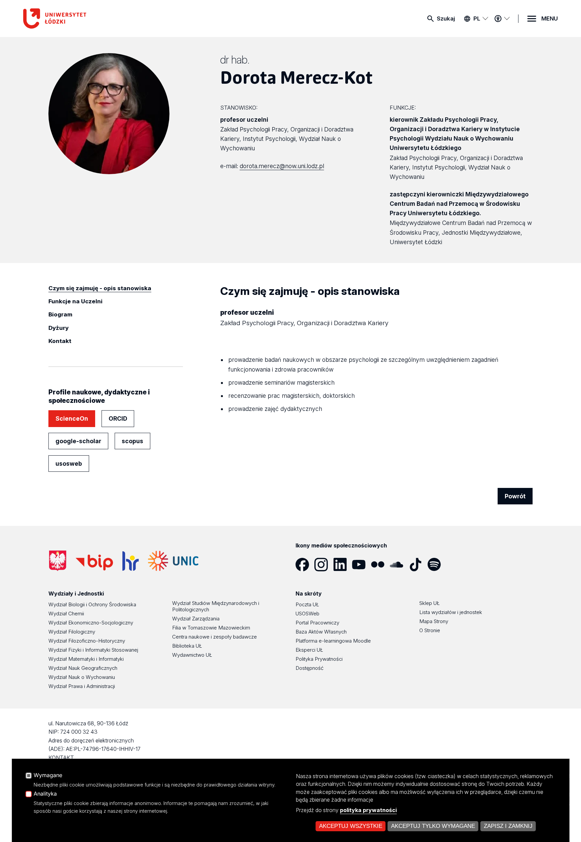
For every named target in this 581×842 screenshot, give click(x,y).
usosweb (68, 463)
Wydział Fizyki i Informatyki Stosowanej (93, 650)
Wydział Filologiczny (71, 631)
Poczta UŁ (307, 604)
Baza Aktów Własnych (321, 631)
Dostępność (309, 668)
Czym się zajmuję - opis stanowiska (99, 288)
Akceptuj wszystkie (350, 826)
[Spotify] (436, 564)
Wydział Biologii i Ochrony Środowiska (92, 604)
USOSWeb (307, 613)
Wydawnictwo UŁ (192, 655)
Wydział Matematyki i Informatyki (86, 659)
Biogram (60, 314)
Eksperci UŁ (309, 650)
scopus (132, 441)
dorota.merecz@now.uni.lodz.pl (282, 165)
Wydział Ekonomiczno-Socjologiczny (90, 622)
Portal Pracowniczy (317, 622)
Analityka (45, 794)
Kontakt (59, 341)
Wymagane (48, 775)
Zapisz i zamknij (508, 826)
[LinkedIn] (342, 564)
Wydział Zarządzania (196, 618)
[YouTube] (361, 564)
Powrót (515, 496)
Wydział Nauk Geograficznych (82, 668)
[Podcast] (455, 564)
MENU (549, 18)
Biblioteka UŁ (187, 646)
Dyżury (58, 327)
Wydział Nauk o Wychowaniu (81, 677)
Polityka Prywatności (319, 659)
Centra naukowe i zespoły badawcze (214, 637)
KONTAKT (61, 757)
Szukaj (446, 18)
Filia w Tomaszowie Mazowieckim (211, 627)
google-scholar (78, 441)
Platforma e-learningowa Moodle (333, 641)
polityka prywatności (368, 810)
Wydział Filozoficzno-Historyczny (86, 641)
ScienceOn (71, 418)
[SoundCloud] (399, 564)
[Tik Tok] (418, 564)
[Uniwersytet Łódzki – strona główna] (73, 18)
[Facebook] (305, 564)
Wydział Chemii (66, 613)
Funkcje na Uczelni (75, 301)
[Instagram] (323, 564)
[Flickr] (380, 564)
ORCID (118, 418)
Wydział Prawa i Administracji (81, 686)
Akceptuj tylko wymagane (433, 826)
